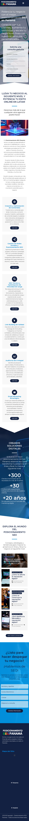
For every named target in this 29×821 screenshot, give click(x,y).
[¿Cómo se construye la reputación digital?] (5, 598)
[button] (23, 3)
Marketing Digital (8, 556)
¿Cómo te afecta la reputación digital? (18, 576)
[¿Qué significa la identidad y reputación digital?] (5, 620)
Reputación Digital (17, 572)
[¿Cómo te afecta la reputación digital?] (5, 578)
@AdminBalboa (7, 563)
